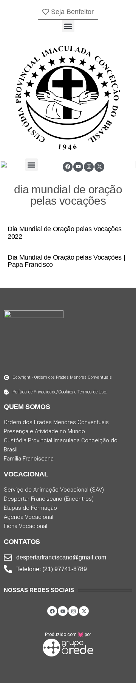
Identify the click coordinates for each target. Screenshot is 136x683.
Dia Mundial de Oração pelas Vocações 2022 (65, 232)
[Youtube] (78, 167)
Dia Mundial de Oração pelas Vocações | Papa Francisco (66, 261)
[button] (68, 26)
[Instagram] (89, 167)
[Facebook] (68, 167)
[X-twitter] (99, 167)
